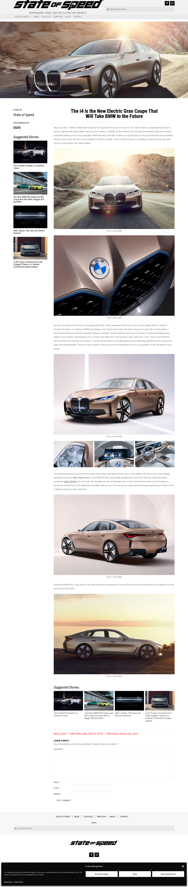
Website (57, 794)
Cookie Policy (8, 882)
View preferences (168, 874)
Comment (58, 749)
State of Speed (23, 115)
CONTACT (78, 17)
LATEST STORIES (22, 17)
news (135, 734)
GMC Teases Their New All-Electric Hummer (128, 714)
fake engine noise (81, 477)
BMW (109, 734)
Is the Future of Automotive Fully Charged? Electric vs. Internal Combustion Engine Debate (158, 717)
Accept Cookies (101, 874)
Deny (135, 874)
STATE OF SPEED (95, 734)
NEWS (36, 17)
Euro (130, 734)
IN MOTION (58, 17)
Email (57, 788)
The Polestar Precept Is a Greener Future (66, 714)
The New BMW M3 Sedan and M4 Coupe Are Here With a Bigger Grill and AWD (98, 716)
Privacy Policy (18, 882)
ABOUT (68, 17)
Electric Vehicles (119, 734)
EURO (72, 734)
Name (57, 782)
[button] (183, 866)
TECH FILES (46, 17)
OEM (84, 734)
